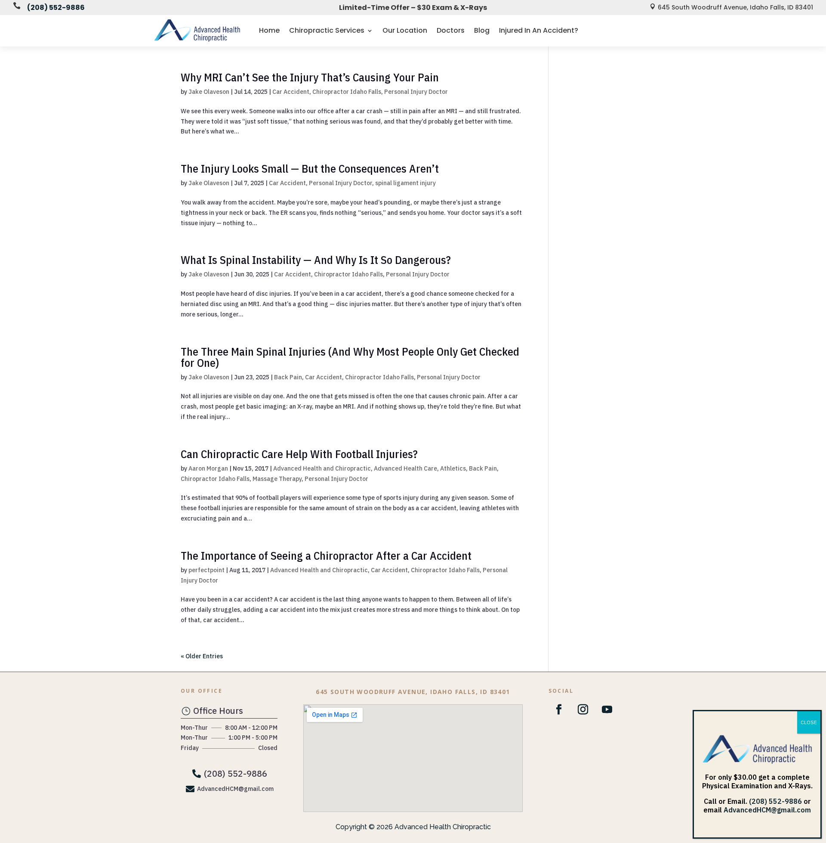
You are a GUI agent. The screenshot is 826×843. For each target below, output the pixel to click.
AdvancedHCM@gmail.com (767, 810)
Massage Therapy (277, 479)
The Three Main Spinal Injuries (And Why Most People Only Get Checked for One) (350, 357)
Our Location (404, 30)
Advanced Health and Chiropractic (322, 468)
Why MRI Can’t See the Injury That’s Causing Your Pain (310, 77)
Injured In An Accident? (538, 30)
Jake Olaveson (208, 92)
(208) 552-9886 (56, 7)
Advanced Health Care (405, 468)
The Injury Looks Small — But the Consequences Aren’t (310, 168)
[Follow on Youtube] (607, 709)
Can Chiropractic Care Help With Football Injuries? (299, 453)
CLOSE (809, 722)
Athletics (453, 468)
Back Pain (288, 377)
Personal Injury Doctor (416, 92)
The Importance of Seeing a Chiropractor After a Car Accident (326, 555)
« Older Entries (202, 656)
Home (269, 30)
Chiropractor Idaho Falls (346, 92)
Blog (482, 30)
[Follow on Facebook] (559, 709)
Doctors (451, 30)
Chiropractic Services (326, 30)
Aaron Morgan (208, 468)
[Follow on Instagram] (583, 709)
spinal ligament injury (405, 183)
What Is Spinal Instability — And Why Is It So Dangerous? (316, 259)
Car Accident (290, 92)
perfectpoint (206, 570)
